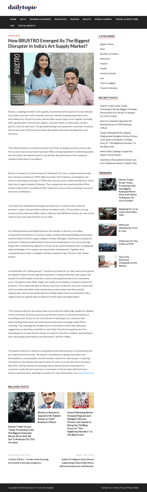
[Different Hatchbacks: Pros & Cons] (108, 225)
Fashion (74, 19)
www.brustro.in (85, 372)
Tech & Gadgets (27, 26)
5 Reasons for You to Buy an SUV (128, 242)
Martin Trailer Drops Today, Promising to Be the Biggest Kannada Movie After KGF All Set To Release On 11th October (21, 434)
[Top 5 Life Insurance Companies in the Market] (108, 257)
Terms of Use (119, 487)
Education (60, 19)
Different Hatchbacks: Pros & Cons (128, 227)
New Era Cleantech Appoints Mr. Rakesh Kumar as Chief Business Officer (49, 417)
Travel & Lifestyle (125, 19)
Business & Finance (40, 19)
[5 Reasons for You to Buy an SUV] (108, 241)
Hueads (50, 487)
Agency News (14, 36)
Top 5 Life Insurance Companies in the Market (128, 261)
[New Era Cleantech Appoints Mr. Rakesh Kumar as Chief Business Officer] (51, 409)
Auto (23, 19)
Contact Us (106, 487)
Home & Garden (103, 19)
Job (12, 26)
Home (13, 19)
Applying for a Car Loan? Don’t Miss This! (128, 211)
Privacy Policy (133, 487)
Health (87, 19)
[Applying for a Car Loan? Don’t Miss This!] (108, 209)
